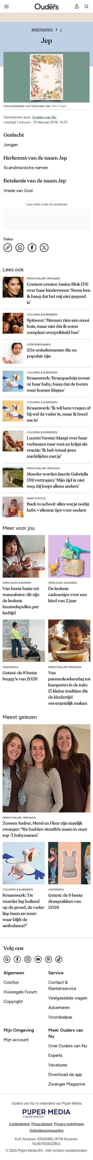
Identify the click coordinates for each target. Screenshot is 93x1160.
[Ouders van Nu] (47, 6)
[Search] (86, 6)
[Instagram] (27, 959)
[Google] (6, 959)
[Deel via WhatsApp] (20, 247)
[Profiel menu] (77, 6)
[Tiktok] (58, 959)
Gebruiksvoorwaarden (47, 1130)
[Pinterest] (48, 959)
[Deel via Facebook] (32, 247)
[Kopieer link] (7, 247)
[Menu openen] (6, 6)
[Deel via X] (44, 247)
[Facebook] (17, 959)
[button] (69, 1124)
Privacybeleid (41, 1124)
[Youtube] (38, 959)
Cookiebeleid (19, 1124)
